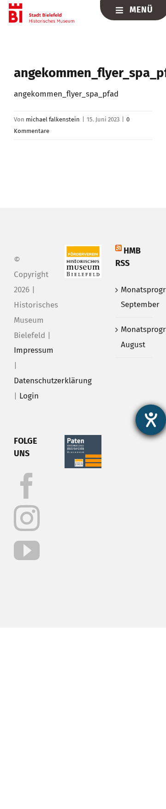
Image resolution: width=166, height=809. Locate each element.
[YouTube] (27, 550)
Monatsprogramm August (134, 337)
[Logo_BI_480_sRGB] (42, 7)
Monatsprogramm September (134, 297)
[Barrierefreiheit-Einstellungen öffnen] (151, 419)
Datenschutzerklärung (53, 381)
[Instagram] (27, 518)
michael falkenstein (53, 119)
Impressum (33, 350)
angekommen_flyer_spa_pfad (66, 94)
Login (29, 396)
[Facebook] (27, 486)
